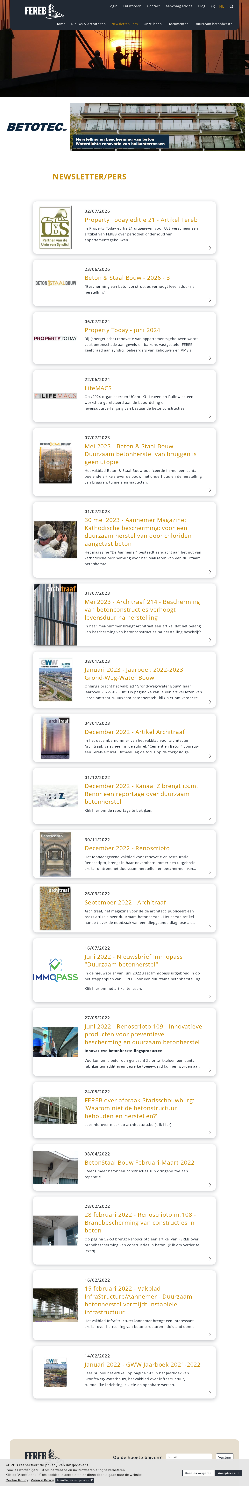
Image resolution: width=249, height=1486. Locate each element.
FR (213, 6)
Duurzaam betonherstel (214, 24)
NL (221, 6)
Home (60, 24)
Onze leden (153, 24)
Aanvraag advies (179, 6)
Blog (201, 6)
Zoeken (231, 6)
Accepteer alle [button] (228, 1473)
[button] (17, 1480)
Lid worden (132, 6)
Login (113, 6)
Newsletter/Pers (125, 24)
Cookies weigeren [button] (198, 1473)
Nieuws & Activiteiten (88, 24)
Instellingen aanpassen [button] (75, 1480)
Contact (153, 6)
